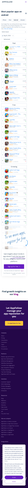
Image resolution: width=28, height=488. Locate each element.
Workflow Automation (6, 363)
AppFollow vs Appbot (6, 432)
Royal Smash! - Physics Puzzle (15, 114)
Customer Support (6, 382)
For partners (4, 349)
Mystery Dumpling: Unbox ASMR (15, 108)
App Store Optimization (7, 359)
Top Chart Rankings (6, 372)
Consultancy (4, 340)
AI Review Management (7, 361)
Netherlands (7, 39)
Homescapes (13, 204)
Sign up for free (13, 266)
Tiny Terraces (13, 52)
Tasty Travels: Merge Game (15, 148)
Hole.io (11, 159)
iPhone (4, 20)
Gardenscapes (13, 131)
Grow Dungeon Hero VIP (15, 98)
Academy (3, 403)
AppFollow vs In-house (7, 428)
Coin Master (12, 176)
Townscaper (12, 86)
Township (12, 119)
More (2, 437)
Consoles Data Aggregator (8, 365)
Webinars (3, 400)
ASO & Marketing (5, 384)
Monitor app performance (7, 356)
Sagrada (11, 92)
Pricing (3, 338)
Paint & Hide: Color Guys (15, 126)
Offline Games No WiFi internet (15, 142)
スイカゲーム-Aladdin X (15, 46)
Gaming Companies (6, 388)
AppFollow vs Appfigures (7, 430)
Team (2, 344)
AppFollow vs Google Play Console (10, 426)
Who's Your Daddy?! (15, 63)
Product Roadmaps (6, 370)
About (2, 336)
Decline (14, 481)
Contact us (4, 347)
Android (16, 20)
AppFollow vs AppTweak (7, 434)
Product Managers (6, 386)
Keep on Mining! (13, 75)
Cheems (11, 58)
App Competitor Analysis (7, 367)
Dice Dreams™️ (13, 193)
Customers (4, 342)
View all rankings (8, 29)
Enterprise (4, 390)
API (2, 411)
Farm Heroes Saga (14, 221)
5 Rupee (11, 81)
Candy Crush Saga (14, 137)
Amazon (23, 20)
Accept (14, 477)
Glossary (3, 405)
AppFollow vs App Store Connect (9, 423)
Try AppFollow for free (14, 323)
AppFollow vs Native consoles (9, 421)
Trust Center (4, 409)
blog (16, 294)
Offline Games (13, 70)
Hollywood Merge (14, 154)
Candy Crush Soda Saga (15, 216)
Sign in (22, 270)
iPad (10, 20)
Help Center (4, 407)
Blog (2, 398)
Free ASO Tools (5, 413)
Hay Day (11, 198)
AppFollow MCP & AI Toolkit (8, 374)
